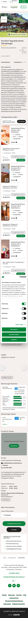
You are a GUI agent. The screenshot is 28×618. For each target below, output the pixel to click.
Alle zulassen (14, 329)
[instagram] (18, 585)
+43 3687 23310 (14, 573)
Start (4, 557)
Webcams (11, 595)
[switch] (24, 308)
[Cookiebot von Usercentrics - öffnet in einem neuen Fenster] (19, 277)
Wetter (4, 595)
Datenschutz (14, 598)
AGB (24, 595)
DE (13, 581)
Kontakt (19, 595)
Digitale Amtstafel (18, 604)
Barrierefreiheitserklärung (14, 601)
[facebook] (10, 585)
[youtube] (14, 585)
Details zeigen (19, 324)
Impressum (7, 604)
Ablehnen (14, 339)
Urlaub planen (12, 557)
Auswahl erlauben (14, 334)
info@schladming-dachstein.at (14, 577)
